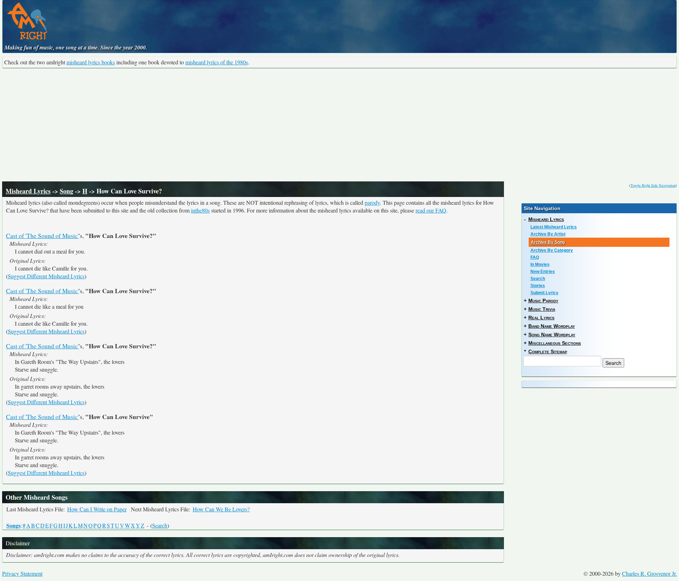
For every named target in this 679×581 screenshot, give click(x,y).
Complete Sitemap (547, 351)
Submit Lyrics (544, 292)
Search (159, 525)
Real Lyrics (541, 317)
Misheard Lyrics (28, 191)
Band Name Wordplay (551, 326)
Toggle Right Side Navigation (653, 185)
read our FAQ (431, 210)
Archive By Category (551, 250)
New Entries (542, 271)
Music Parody (543, 300)
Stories (537, 285)
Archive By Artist (547, 234)
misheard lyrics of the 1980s (216, 62)
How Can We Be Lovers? (221, 509)
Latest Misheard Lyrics (553, 227)
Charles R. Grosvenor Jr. (649, 573)
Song (66, 191)
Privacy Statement (22, 573)
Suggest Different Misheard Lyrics (46, 276)
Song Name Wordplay (551, 334)
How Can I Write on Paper (97, 509)
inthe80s (200, 210)
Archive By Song (548, 242)
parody (372, 202)
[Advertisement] (339, 124)
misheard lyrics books (90, 62)
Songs (13, 525)
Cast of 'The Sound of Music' (42, 236)
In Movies (540, 264)
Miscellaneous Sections (554, 343)
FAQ (534, 257)
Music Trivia (541, 309)
